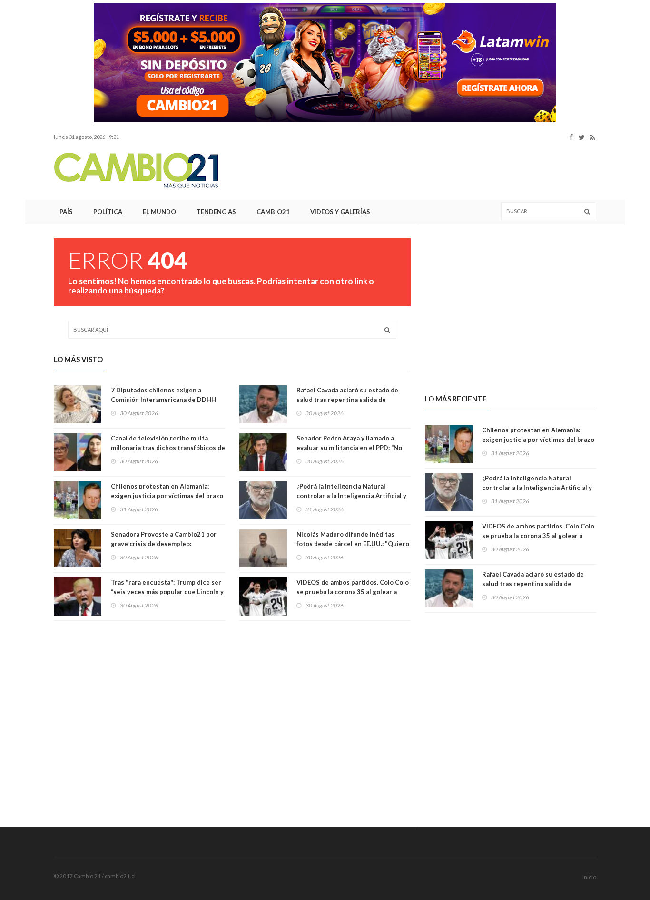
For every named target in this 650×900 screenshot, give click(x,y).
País (66, 211)
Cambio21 (273, 211)
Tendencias (216, 211)
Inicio (589, 876)
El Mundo (159, 211)
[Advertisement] (423, 170)
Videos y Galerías (340, 211)
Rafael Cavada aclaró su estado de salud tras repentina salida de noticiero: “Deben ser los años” (347, 399)
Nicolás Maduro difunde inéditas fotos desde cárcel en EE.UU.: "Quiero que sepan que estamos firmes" (352, 543)
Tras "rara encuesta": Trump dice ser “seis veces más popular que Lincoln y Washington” (167, 591)
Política (107, 211)
